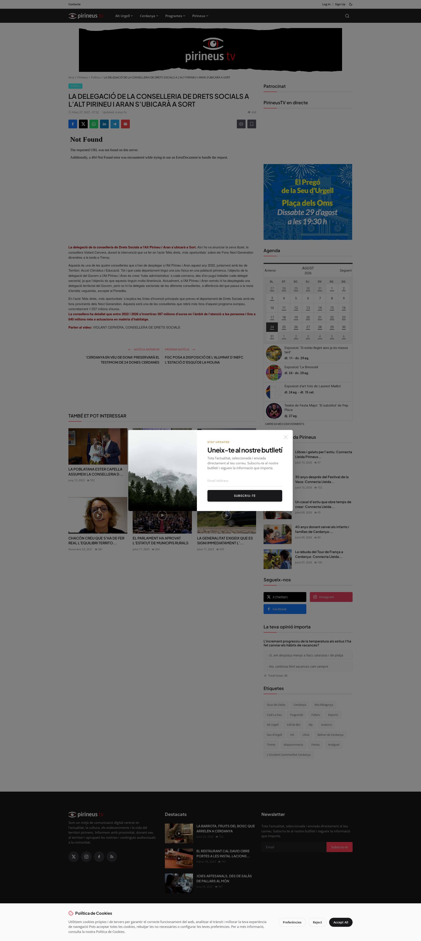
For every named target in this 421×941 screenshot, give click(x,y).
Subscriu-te (245, 495)
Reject (317, 922)
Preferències (292, 922)
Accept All (341, 922)
